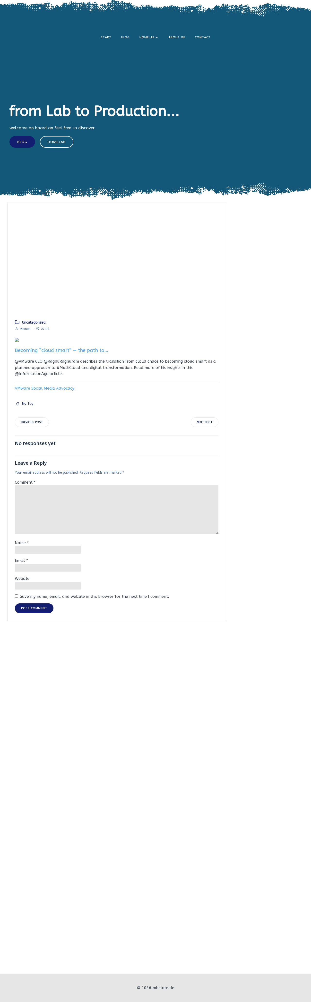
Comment (25, 482)
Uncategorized (33, 322)
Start (106, 37)
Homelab (147, 37)
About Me (177, 37)
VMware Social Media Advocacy (44, 388)
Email (21, 560)
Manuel (25, 329)
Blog (125, 37)
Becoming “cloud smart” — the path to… (61, 350)
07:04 (45, 329)
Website (22, 578)
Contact (202, 37)
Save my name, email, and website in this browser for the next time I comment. (94, 596)
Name (22, 542)
